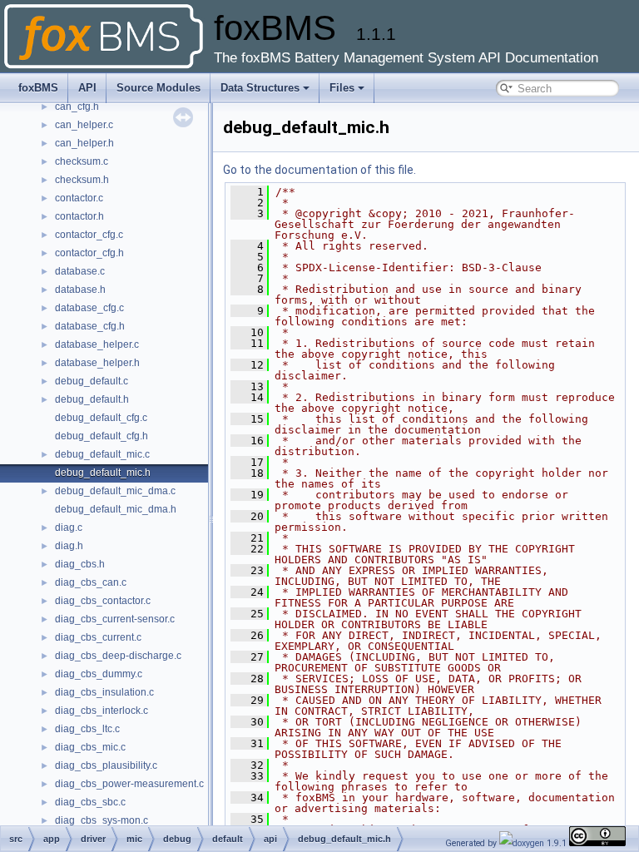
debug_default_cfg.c (101, 418)
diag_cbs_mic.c (90, 747)
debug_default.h (92, 399)
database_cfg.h (90, 326)
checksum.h (82, 180)
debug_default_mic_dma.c (115, 491)
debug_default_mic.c (102, 454)
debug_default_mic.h (103, 472)
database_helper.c (97, 344)
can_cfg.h (77, 106)
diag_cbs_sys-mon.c (101, 820)
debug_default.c (91, 381)
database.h (80, 289)
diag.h (69, 546)
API (87, 88)
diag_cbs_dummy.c (98, 674)
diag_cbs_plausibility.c (106, 765)
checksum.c (81, 161)
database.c (80, 271)
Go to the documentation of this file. (319, 169)
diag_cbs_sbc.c (90, 802)
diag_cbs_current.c (98, 637)
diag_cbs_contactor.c (103, 601)
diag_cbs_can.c (90, 582)
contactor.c (79, 198)
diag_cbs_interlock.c (101, 710)
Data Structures (260, 88)
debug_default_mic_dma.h (115, 509)
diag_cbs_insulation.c (104, 692)
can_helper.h (84, 143)
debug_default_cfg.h (101, 436)
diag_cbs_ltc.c (87, 729)
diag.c (68, 527)
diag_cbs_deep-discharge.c (118, 655)
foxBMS (38, 88)
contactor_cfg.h (89, 253)
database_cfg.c (89, 308)
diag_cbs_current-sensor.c (115, 619)
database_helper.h (97, 363)
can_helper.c (84, 125)
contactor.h (79, 216)
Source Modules (158, 88)
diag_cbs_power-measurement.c (129, 784)
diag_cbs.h (80, 564)
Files (341, 88)
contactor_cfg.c (89, 234)
